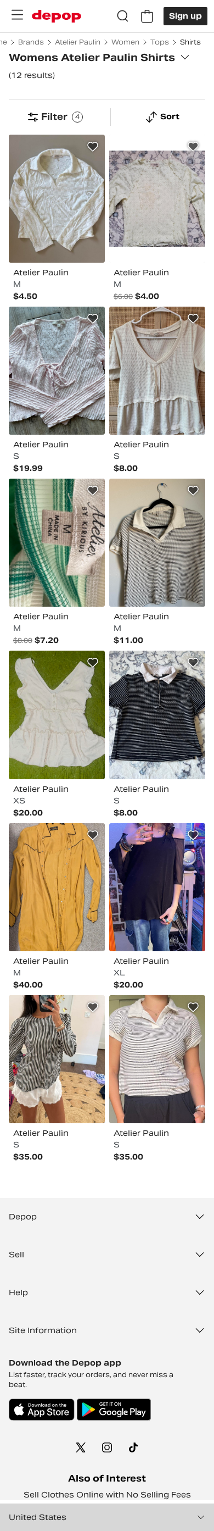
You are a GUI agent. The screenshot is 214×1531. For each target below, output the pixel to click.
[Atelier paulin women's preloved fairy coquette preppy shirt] (57, 715)
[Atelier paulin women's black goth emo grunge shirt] (157, 887)
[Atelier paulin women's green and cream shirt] (57, 543)
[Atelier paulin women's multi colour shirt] (157, 543)
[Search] (123, 16)
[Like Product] (92, 146)
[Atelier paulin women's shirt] (157, 715)
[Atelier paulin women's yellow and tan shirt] (57, 887)
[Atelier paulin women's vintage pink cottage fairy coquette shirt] (57, 371)
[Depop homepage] (56, 16)
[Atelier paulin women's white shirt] (57, 199)
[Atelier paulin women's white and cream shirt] (157, 371)
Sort (169, 116)
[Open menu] (17, 15)
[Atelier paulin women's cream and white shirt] (157, 199)
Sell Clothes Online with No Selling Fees (107, 1495)
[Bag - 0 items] (147, 16)
